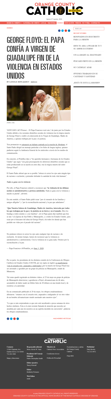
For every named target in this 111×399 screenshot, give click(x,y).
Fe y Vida (86, 23)
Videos (78, 23)
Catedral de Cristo (31, 23)
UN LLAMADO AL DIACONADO (87, 55)
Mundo (60, 23)
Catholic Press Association (55, 349)
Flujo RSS (70, 356)
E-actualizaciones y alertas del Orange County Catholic (75, 349)
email (28, 378)
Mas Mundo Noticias (62, 318)
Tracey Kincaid (31, 365)
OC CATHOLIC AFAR (83, 67)
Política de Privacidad (54, 358)
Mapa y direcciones (13, 358)
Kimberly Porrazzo (33, 372)
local (43, 23)
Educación (69, 23)
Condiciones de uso (53, 353)
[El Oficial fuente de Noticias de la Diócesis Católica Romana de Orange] (55, 8)
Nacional (52, 23)
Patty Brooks (91, 349)
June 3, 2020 (39, 248)
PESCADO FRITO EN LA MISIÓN (88, 61)
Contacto (95, 23)
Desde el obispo (13, 23)
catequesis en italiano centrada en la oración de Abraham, (43, 144)
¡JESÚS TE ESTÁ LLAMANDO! (87, 82)
